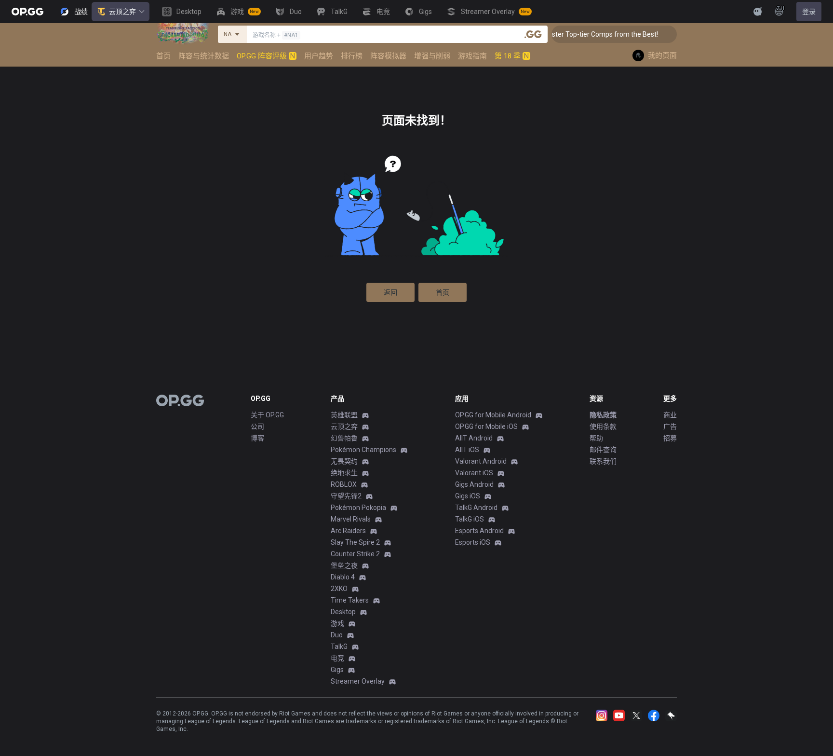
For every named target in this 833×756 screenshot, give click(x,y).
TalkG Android (476, 507)
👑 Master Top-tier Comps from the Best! (587, 34)
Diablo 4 (343, 577)
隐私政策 (603, 415)
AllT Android (474, 438)
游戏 (337, 623)
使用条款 (603, 426)
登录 (809, 11)
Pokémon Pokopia (358, 507)
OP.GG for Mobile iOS (486, 426)
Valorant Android (481, 461)
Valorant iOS (474, 473)
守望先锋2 (346, 496)
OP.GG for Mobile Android (493, 415)
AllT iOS (467, 450)
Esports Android (479, 531)
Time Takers (350, 600)
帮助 (596, 438)
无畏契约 (344, 461)
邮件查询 (603, 450)
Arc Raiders (348, 531)
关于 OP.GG (267, 415)
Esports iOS (472, 542)
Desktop (343, 612)
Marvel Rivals (351, 519)
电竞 (337, 658)
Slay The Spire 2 (355, 542)
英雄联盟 (344, 415)
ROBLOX (344, 484)
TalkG (339, 646)
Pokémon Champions (363, 450)
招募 (670, 438)
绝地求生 (344, 473)
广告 (670, 426)
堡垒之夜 (344, 565)
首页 (442, 292)
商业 (670, 415)
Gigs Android (474, 484)
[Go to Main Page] (27, 11)
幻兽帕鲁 (344, 438)
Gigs (337, 670)
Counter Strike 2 (355, 554)
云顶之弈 (122, 11)
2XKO (339, 588)
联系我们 (603, 461)
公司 (257, 426)
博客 (257, 438)
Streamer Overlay (358, 681)
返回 (390, 292)
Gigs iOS (467, 496)
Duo (337, 635)
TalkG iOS (469, 519)
